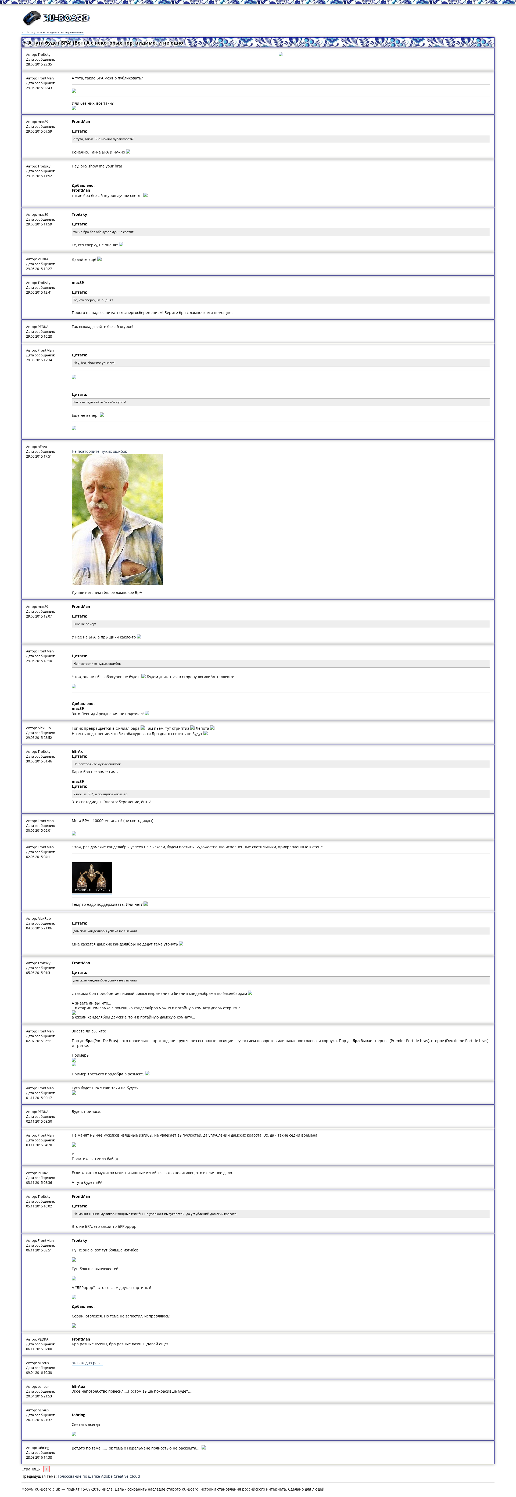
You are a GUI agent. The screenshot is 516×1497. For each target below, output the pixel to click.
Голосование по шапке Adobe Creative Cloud (99, 1476)
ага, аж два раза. (87, 1362)
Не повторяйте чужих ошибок (99, 451)
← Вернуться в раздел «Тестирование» (53, 32)
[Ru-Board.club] (56, 24)
